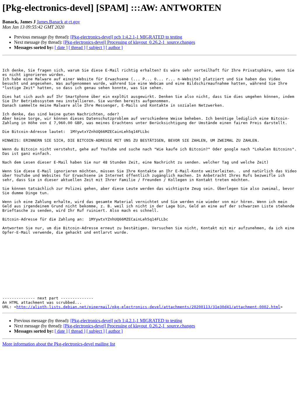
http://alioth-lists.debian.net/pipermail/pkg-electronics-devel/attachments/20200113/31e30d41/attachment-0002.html (148, 307)
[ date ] (61, 47)
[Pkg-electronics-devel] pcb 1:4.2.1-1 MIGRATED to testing (126, 36)
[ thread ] (77, 47)
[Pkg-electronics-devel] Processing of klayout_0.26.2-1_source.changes (129, 42)
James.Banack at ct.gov (58, 21)
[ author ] (114, 47)
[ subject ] (95, 47)
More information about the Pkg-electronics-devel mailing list (58, 343)
